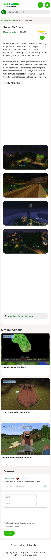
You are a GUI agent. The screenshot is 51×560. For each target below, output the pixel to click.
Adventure (13, 32)
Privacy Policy (33, 545)
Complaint (20, 486)
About (23, 545)
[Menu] (40, 5)
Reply (6, 486)
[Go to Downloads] (42, 38)
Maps (14, 20)
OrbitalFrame (10, 478)
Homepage (5, 20)
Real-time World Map (14, 367)
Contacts (15, 545)
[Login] (47, 5)
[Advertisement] (25, 114)
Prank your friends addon (16, 457)
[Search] (3, 11)
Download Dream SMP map (20, 316)
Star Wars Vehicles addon (16, 412)
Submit (9, 533)
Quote (12, 486)
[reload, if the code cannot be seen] (20, 523)
